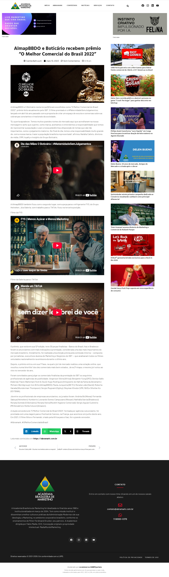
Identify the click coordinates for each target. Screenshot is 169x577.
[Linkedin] (152, 5)
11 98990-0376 (120, 519)
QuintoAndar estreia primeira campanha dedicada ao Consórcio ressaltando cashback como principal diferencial (132, 196)
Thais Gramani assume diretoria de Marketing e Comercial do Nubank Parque (130, 228)
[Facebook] (143, 5)
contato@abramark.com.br (120, 509)
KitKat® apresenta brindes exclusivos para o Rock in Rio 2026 (131, 258)
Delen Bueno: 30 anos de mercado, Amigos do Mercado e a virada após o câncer (129, 165)
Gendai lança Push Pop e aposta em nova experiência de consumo (132, 289)
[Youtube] (157, 5)
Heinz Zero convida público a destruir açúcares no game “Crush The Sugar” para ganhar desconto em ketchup (131, 100)
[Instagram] (147, 5)
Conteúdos (72, 5)
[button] (32, 431)
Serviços (98, 5)
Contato (110, 5)
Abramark (58, 5)
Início (47, 5)
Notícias (85, 5)
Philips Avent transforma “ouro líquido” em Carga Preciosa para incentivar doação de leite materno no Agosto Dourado (132, 133)
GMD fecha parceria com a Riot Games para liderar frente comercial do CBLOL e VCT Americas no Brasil (132, 68)
